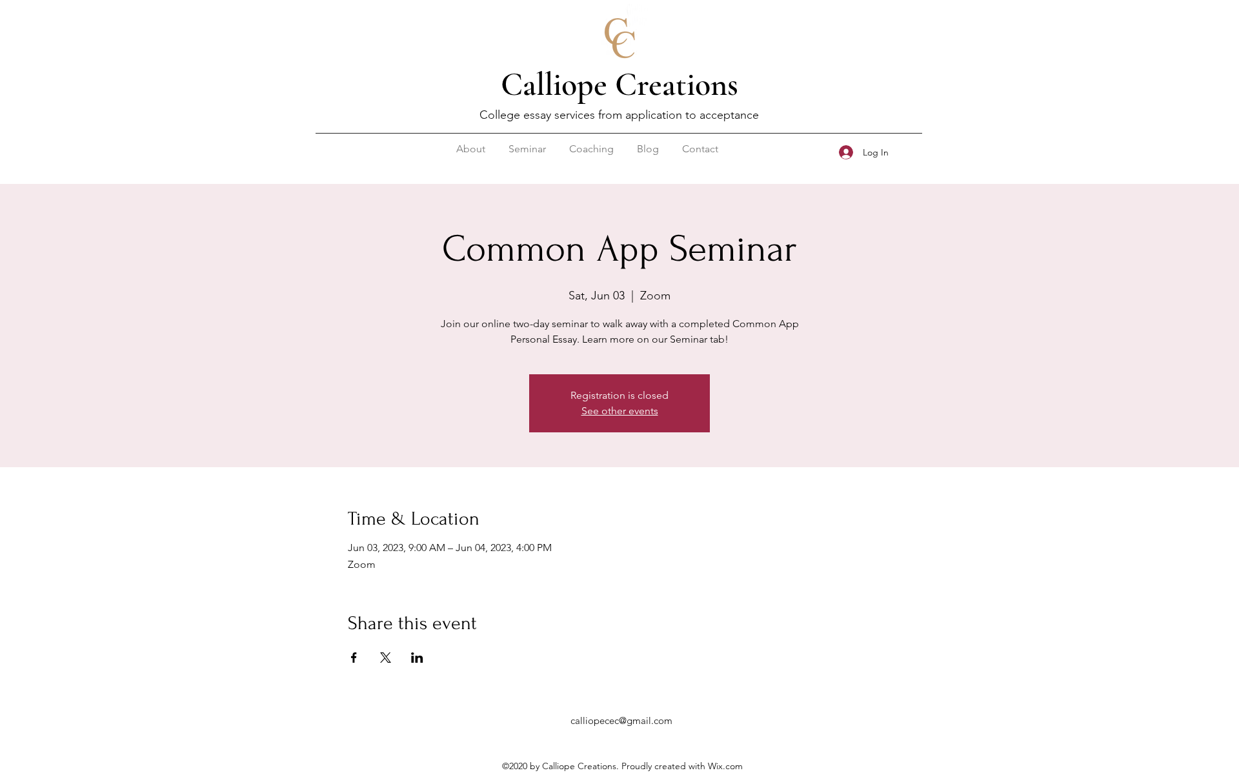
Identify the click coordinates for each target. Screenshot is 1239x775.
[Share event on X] (385, 657)
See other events (619, 411)
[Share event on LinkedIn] (417, 657)
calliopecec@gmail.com (621, 720)
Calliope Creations (619, 84)
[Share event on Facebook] (354, 657)
